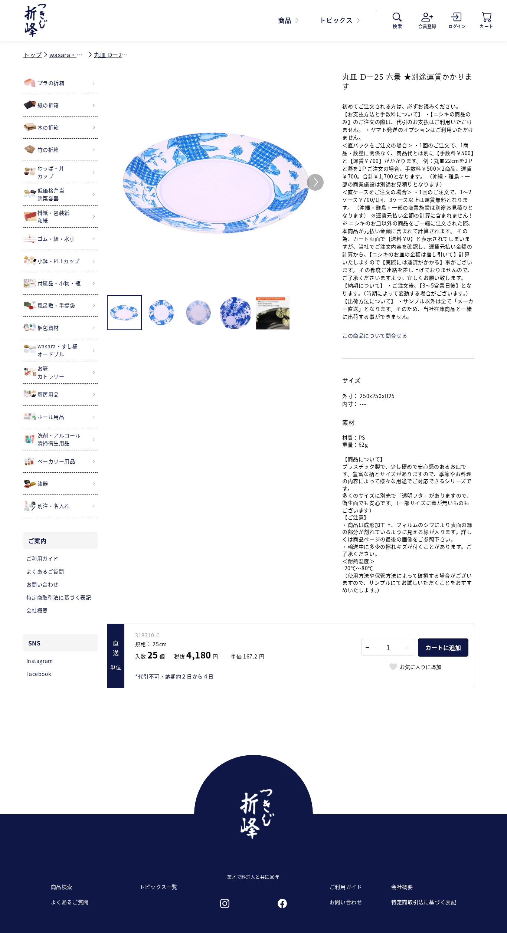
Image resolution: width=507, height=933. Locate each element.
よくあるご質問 (70, 902)
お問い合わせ (346, 902)
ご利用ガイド (346, 886)
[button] (315, 182)
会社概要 (402, 886)
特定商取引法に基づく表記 (423, 902)
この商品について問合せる (374, 335)
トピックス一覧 (158, 886)
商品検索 (61, 886)
